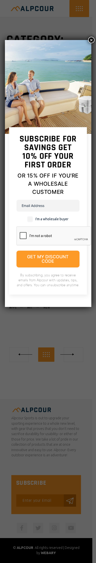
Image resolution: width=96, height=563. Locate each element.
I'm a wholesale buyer (51, 219)
